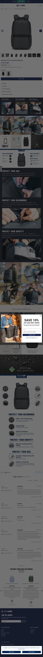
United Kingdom (31, 652)
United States (11, 652)
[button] (1, 169)
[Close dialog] (41, 316)
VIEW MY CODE (32, 334)
